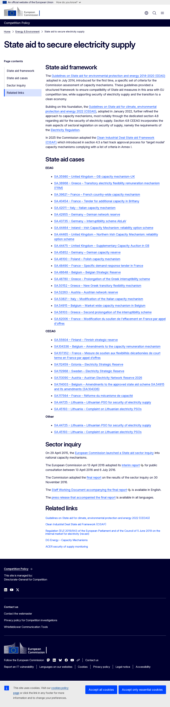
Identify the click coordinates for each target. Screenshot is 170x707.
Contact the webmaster (18, 613)
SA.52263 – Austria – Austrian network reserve (86, 292)
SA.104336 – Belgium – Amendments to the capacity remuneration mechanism (107, 346)
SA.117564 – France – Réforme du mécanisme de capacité (93, 395)
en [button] (146, 13)
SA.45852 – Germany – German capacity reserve (87, 252)
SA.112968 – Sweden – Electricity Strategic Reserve (89, 371)
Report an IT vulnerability (19, 666)
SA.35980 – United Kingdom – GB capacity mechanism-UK (94, 176)
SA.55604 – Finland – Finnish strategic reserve (86, 340)
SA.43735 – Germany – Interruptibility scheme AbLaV (90, 221)
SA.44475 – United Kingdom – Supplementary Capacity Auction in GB (101, 245)
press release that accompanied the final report (84, 497)
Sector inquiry (16, 85)
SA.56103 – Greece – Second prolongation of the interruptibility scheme (103, 312)
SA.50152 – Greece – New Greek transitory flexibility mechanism (97, 285)
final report (94, 477)
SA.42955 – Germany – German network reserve (87, 214)
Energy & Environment (27, 31)
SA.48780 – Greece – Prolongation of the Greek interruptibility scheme (102, 279)
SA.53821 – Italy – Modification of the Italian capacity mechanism (98, 299)
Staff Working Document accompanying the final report (89, 490)
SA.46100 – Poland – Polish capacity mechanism (87, 259)
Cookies (83, 666)
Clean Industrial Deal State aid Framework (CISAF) (75, 524)
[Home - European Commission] (24, 12)
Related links (15, 92)
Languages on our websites (55, 666)
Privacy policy (101, 666)
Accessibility (143, 666)
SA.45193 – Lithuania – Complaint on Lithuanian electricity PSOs (98, 409)
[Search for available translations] (142, 465)
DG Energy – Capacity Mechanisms (66, 540)
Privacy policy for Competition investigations (30, 620)
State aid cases (17, 78)
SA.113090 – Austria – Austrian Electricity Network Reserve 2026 (98, 377)
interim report (131, 465)
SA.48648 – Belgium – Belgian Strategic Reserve (87, 272)
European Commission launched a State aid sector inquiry (114, 453)
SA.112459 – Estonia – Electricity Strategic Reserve (88, 364)
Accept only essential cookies (142, 689)
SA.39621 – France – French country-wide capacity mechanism (97, 194)
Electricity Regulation (65, 130)
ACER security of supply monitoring (66, 546)
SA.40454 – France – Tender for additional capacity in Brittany (96, 201)
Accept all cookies (101, 689)
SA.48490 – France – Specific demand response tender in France (98, 265)
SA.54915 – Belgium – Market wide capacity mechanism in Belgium (99, 305)
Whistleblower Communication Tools (26, 627)
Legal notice (123, 666)
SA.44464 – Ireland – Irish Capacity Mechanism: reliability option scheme (103, 227)
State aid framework (20, 70)
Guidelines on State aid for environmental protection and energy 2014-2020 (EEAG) (108, 75)
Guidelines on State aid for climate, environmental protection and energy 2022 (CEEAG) (97, 517)
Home (7, 31)
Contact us (91, 660)
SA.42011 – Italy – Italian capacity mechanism (85, 208)
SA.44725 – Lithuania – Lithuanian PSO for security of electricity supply (102, 402)
